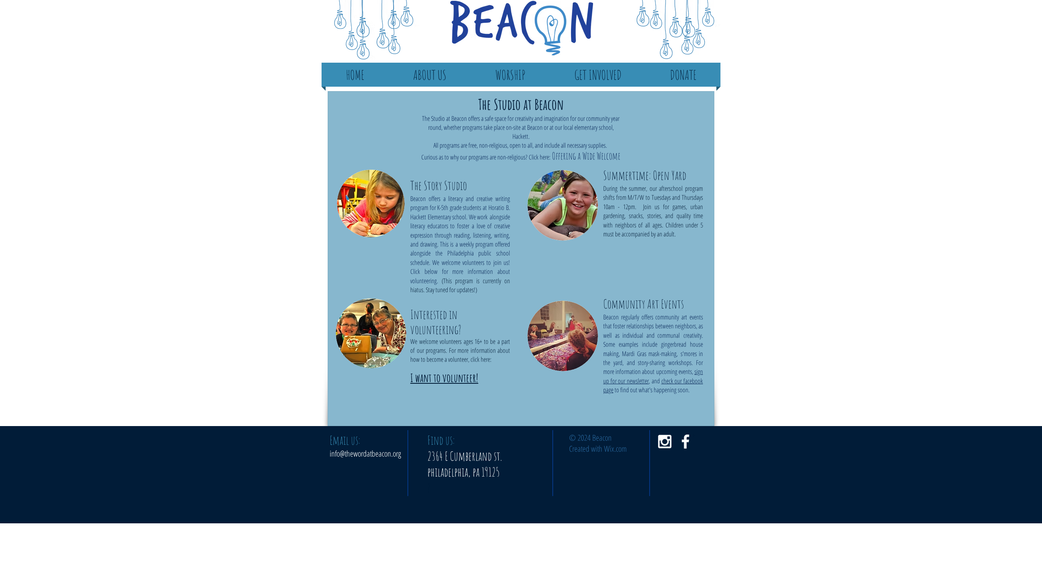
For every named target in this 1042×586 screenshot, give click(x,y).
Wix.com (615, 448)
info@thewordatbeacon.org (365, 453)
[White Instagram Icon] (664, 441)
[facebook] (685, 441)
